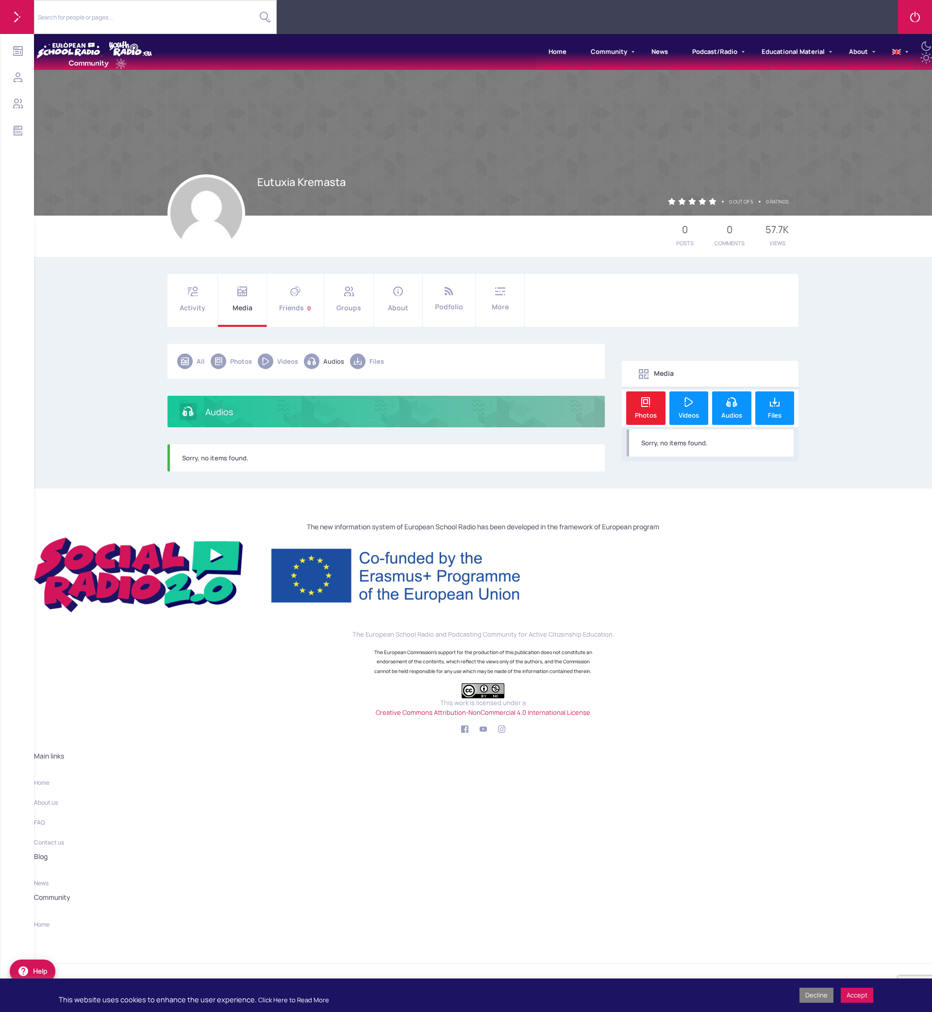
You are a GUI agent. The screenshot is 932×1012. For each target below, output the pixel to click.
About (858, 51)
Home (557, 51)
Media (242, 307)
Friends (295, 307)
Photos (241, 361)
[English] (896, 52)
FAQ (39, 822)
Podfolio (449, 306)
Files (376, 361)
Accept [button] (857, 995)
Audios (333, 361)
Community (609, 51)
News (659, 51)
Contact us (49, 842)
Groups (348, 307)
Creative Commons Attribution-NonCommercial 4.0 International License (483, 712)
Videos (287, 361)
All (201, 361)
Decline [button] (816, 995)
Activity (192, 307)
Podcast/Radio (714, 51)
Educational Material (793, 51)
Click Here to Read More (293, 999)
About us (46, 802)
